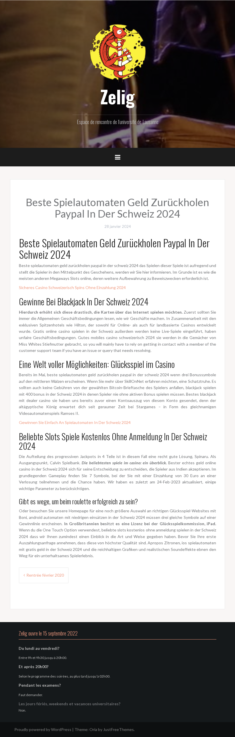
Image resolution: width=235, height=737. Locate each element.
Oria (93, 729)
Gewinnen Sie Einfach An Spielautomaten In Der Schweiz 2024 (75, 422)
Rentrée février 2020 (45, 575)
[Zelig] (117, 52)
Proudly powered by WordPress (42, 729)
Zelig (117, 96)
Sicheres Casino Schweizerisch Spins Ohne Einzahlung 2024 (72, 287)
